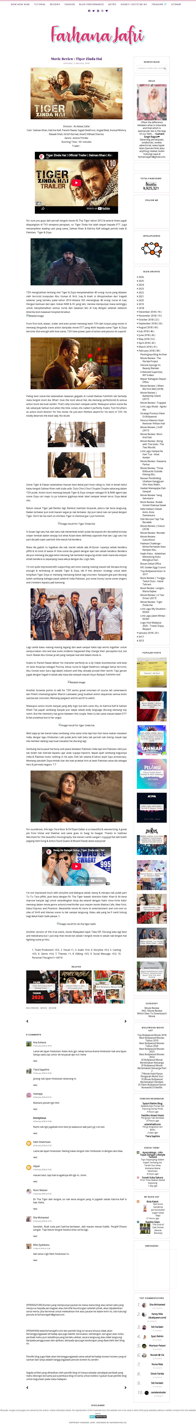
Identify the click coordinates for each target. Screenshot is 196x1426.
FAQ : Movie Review (152, 1010)
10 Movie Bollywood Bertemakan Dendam (151, 1081)
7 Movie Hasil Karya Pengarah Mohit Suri (152, 1075)
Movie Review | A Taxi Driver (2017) (152, 596)
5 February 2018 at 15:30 (42, 1169)
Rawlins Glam (152, 1222)
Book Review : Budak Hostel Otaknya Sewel (153, 503)
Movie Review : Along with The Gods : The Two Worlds (152, 444)
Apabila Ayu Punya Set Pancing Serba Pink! (152, 1107)
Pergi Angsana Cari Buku (153, 1128)
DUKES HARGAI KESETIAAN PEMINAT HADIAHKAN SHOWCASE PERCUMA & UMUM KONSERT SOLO (151, 839)
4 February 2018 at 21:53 (42, 1145)
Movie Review (151, 1008)
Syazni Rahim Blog (152, 1103)
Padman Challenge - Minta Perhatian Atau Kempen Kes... (153, 546)
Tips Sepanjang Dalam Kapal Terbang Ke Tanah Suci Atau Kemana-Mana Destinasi (152, 1165)
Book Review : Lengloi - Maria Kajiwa (152, 590)
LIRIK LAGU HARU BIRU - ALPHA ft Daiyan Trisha (151, 807)
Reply (35, 1061)
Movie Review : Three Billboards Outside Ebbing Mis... (151, 471)
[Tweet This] (121, 1008)
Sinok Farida (157, 1373)
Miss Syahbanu (41, 1244)
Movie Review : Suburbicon (148, 538)
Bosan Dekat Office (150, 563)
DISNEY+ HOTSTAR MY (134, 4)
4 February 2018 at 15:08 (42, 1121)
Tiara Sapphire (41, 1069)
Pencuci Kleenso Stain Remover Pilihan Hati (152, 422)
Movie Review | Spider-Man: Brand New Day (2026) (152, 705)
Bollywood (32, 1008)
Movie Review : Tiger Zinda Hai (151, 603)
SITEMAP (176, 4)
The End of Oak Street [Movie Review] (158, 1228)
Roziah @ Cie (157, 1354)
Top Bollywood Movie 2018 (151, 1035)
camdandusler (158, 1392)
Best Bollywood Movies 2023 (151, 1050)
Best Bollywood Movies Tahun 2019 (151, 1039)
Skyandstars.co (118, 1423)
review (53, 1008)
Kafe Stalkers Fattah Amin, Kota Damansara (151, 512)
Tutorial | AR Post (152, 673)
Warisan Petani (157, 1345)
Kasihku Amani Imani (152, 1115)
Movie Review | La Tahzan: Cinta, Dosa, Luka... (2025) (151, 942)
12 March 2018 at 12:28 (41, 1248)
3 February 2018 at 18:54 (42, 1046)
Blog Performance (91, 4)
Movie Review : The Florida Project (150, 360)
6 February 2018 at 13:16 (42, 1221)
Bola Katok (152, 1201)
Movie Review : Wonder (152, 532)
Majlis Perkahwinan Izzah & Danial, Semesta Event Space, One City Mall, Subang (152, 974)
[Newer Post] (27, 1021)
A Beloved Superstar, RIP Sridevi (151, 373)
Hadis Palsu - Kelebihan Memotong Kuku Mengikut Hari (153, 556)
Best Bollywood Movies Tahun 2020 (151, 1045)
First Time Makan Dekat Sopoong (152, 1181)
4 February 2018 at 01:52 (42, 1097)
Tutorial (40, 4)
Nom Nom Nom (20, 4)
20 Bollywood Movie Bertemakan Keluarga (152, 1061)
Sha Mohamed (41, 1217)
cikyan (36, 1166)
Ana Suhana (39, 1042)
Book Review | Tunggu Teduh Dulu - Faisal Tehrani (152, 581)
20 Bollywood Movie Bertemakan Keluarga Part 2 (151, 1068)
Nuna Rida (157, 1364)
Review (54, 4)
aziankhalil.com (152, 1124)
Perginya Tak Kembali (152, 1117)
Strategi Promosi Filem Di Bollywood (152, 415)
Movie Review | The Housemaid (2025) (151, 908)
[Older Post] (126, 1021)
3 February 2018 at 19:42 (42, 1073)
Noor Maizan (40, 1190)
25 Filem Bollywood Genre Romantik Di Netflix (152, 1086)
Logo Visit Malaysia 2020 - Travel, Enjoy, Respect (152, 626)
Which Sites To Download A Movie (152, 1015)
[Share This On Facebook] (117, 1008)
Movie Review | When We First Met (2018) (152, 387)
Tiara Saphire (152, 1136)
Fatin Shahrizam (42, 1142)
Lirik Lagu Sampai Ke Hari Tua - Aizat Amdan (151, 454)
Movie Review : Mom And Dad (151, 436)
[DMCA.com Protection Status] (98, 1417)
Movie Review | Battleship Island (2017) (150, 396)
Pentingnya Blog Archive (153, 354)
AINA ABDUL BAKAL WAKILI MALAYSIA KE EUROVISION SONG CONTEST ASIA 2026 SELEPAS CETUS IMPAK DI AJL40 (151, 737)
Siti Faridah (157, 1326)
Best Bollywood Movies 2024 (151, 1056)
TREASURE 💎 (159, 4)
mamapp (38, 1093)
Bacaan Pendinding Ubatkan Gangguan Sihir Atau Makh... (152, 481)
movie (44, 1008)
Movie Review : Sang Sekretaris (151, 497)
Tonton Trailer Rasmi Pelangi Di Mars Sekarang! (151, 773)
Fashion (70, 4)
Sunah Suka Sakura (152, 1177)
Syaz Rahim (157, 1336)
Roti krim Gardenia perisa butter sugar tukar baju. (158, 1210)
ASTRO (112, 4)
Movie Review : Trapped (153, 402)
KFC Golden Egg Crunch (153, 567)
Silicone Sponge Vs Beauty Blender (150, 366)
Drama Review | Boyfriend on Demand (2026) (151, 875)
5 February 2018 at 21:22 (42, 1194)
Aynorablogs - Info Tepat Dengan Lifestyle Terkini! (152, 1155)
